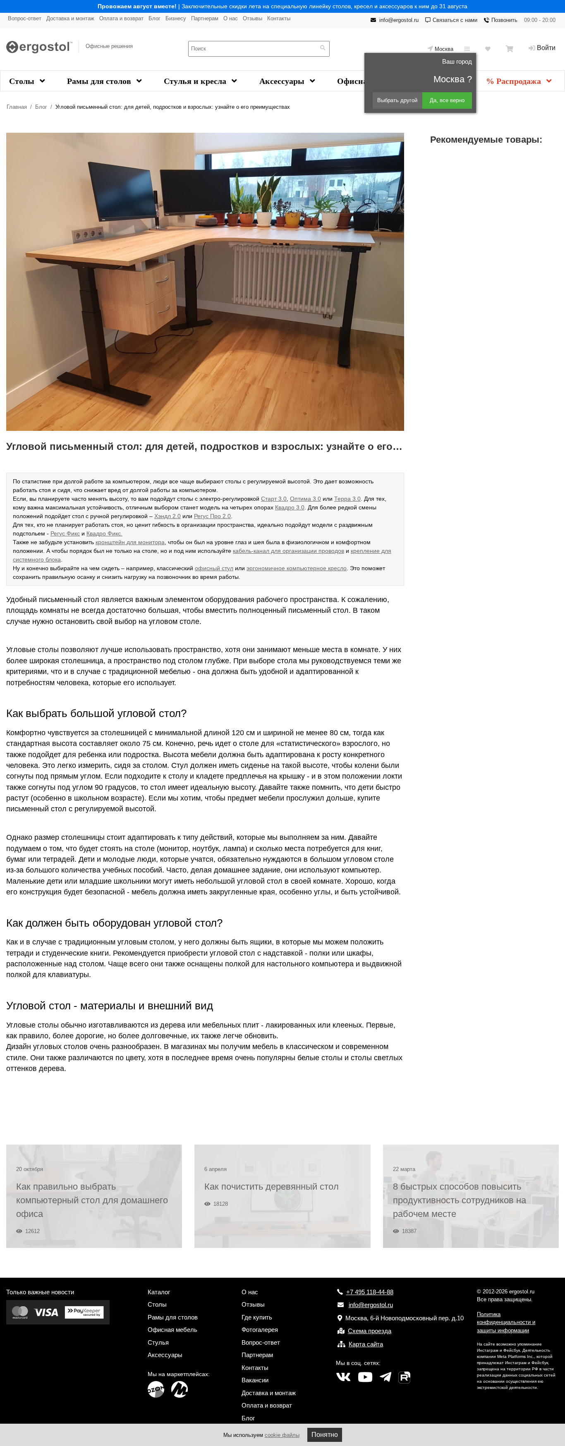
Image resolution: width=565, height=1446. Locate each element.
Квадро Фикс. (104, 533)
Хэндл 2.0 (167, 516)
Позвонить (504, 20)
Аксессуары (282, 81)
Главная (17, 107)
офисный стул (214, 568)
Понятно (324, 1434)
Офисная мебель (172, 1329)
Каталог (159, 1291)
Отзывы (252, 18)
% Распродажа (514, 81)
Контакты (278, 18)
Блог (154, 18)
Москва (444, 49)
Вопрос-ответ (24, 18)
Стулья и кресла (196, 81)
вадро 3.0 (291, 507)
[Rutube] (404, 1377)
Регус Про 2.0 (212, 516)
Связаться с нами (455, 20)
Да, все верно (447, 100)
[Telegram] (385, 1377)
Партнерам (204, 18)
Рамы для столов (100, 81)
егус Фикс (67, 533)
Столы (22, 81)
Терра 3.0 (347, 498)
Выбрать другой (397, 100)
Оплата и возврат (121, 18)
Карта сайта (366, 1344)
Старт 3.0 (274, 498)
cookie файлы (282, 1435)
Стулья (158, 1342)
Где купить (257, 1317)
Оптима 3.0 (305, 498)
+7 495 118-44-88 (369, 1291)
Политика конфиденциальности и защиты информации (506, 1322)
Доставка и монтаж (70, 18)
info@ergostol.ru (399, 20)
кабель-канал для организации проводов (288, 550)
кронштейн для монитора (130, 542)
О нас (230, 18)
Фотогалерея (260, 1329)
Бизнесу (175, 18)
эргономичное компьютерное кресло (297, 568)
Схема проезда (369, 1330)
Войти (546, 47)
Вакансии (255, 1380)
